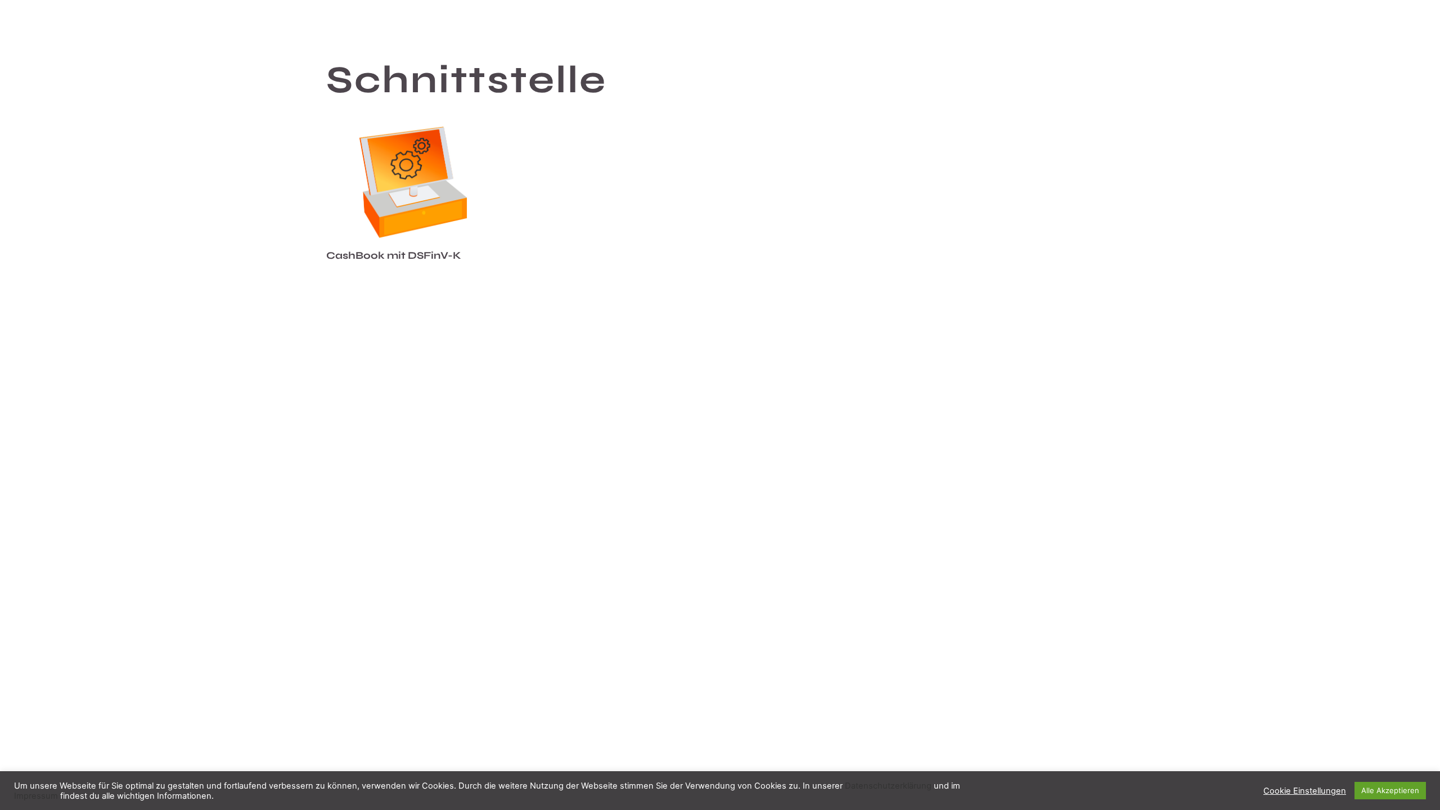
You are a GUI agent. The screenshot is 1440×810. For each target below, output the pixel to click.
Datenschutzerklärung (888, 786)
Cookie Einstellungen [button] (1304, 791)
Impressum (36, 796)
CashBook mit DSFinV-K (393, 255)
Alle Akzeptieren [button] (1390, 790)
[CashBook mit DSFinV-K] (413, 182)
